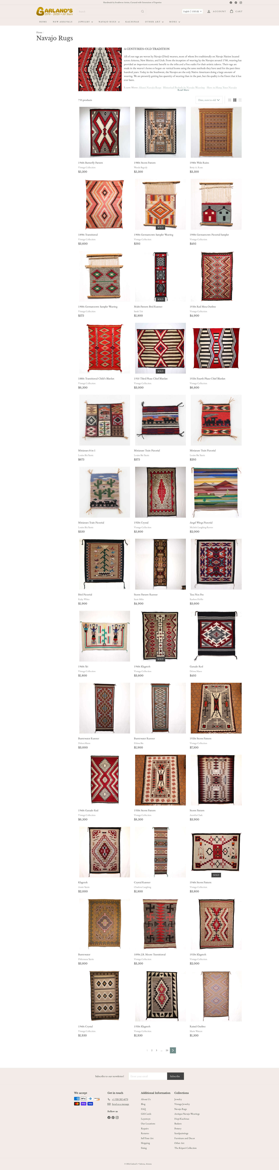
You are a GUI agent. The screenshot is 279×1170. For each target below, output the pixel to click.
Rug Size (42, 139)
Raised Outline (197, 1026)
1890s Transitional (88, 234)
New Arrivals (63, 21)
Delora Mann (196, 671)
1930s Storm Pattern (145, 810)
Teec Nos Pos (197, 594)
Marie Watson (196, 1031)
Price (39, 85)
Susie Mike (139, 599)
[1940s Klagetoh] (160, 636)
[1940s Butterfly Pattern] (104, 132)
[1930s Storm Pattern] (160, 780)
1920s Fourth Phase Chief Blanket (207, 378)
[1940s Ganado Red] (104, 780)
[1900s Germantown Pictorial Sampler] (216, 204)
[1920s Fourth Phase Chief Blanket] (216, 348)
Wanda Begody (140, 167)
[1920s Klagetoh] (216, 924)
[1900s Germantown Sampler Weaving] (160, 204)
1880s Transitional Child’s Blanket (96, 378)
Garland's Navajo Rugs (49, 175)
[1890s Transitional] (104, 204)
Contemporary (44, 64)
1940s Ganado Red (88, 810)
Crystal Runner (142, 882)
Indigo (43, 132)
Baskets (177, 1123)
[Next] (173, 1050)
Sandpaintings (181, 1133)
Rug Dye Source (47, 111)
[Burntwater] (104, 924)
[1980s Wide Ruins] (216, 132)
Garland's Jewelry (47, 171)
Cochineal (44, 128)
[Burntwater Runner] (104, 708)
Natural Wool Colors (49, 121)
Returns (145, 1133)
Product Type (45, 92)
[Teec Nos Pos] (216, 564)
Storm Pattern (197, 810)
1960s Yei (83, 666)
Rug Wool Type (46, 146)
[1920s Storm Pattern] (216, 708)
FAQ (143, 1109)
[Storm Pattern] (216, 780)
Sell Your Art (147, 1138)
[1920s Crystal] (160, 492)
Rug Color (43, 104)
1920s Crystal (141, 522)
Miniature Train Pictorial (147, 450)
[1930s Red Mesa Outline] (216, 276)
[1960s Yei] (104, 636)
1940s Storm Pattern (200, 882)
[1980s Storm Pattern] (160, 132)
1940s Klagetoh (142, 666)
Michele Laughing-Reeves (201, 527)
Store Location (46, 166)
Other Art (153, 21)
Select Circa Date (46, 79)
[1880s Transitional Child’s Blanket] (104, 348)
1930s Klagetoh (142, 1026)
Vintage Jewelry (182, 1104)
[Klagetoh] (104, 852)
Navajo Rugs (108, 21)
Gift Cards (146, 1113)
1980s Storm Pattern (145, 162)
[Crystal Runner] (160, 852)
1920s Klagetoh (198, 954)
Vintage (57, 64)
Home (43, 21)
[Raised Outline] (216, 996)
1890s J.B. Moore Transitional (150, 954)
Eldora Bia (138, 743)
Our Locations (148, 1123)
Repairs (145, 1128)
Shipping (145, 1143)
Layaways (145, 1118)
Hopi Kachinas (181, 1118)
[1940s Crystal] (104, 996)
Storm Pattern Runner (146, 594)
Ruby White (83, 599)
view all (68, 51)
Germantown (45, 151)
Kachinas (132, 21)
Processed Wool (46, 159)
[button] (192, 11)
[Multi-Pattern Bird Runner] (160, 276)
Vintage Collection (86, 167)
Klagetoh (82, 882)
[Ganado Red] (216, 636)
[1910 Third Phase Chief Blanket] (160, 348)
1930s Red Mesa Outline (203, 306)
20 (167, 1050)
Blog (143, 1104)
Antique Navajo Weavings (187, 1113)
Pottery (177, 1128)
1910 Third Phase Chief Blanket (151, 378)
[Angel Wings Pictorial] (216, 492)
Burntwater (84, 954)
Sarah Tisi (138, 311)
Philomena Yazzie (86, 959)
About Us (146, 1099)
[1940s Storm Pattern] (216, 852)
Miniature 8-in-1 (86, 450)
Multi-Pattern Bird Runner (148, 306)
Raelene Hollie (196, 599)
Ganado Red (196, 666)
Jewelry (84, 21)
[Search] (142, 11)
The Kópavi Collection (185, 1148)
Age (39, 58)
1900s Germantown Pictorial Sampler (209, 234)
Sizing (144, 1148)
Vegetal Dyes (45, 125)
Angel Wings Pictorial (201, 522)
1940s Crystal (85, 1026)
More (173, 21)
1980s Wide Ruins (199, 162)
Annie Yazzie (84, 887)
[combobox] (111, 11)
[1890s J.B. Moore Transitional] (160, 924)
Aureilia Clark (196, 815)
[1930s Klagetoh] (160, 996)
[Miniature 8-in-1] (104, 420)
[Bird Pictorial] (104, 564)
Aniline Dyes (45, 117)
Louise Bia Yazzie (85, 455)
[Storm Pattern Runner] (160, 564)
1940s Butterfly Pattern (90, 162)
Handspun (44, 155)
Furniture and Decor (184, 1138)
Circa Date (43, 73)
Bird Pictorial (85, 594)
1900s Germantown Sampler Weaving (153, 234)
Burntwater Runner (88, 738)
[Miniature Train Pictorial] (160, 420)
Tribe (40, 182)
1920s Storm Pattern (200, 738)
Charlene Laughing (142, 887)
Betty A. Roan (196, 167)
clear (69, 92)
